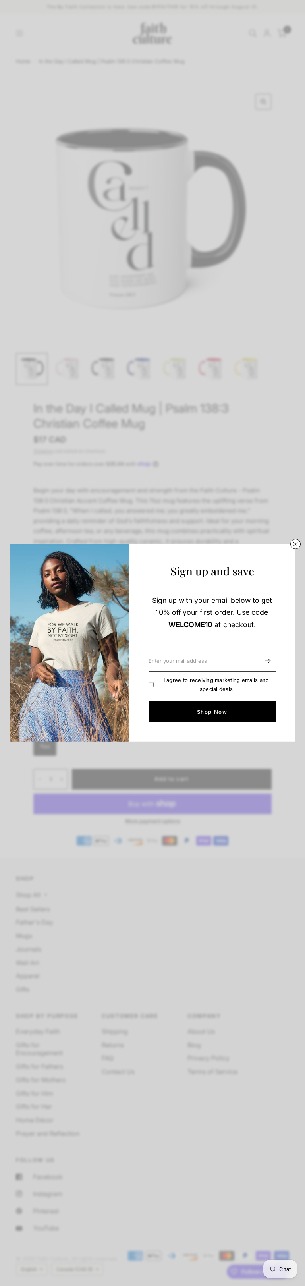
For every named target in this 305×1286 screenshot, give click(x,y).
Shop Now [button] (212, 712)
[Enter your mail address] (268, 661)
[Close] (295, 544)
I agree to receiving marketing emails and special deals (216, 684)
